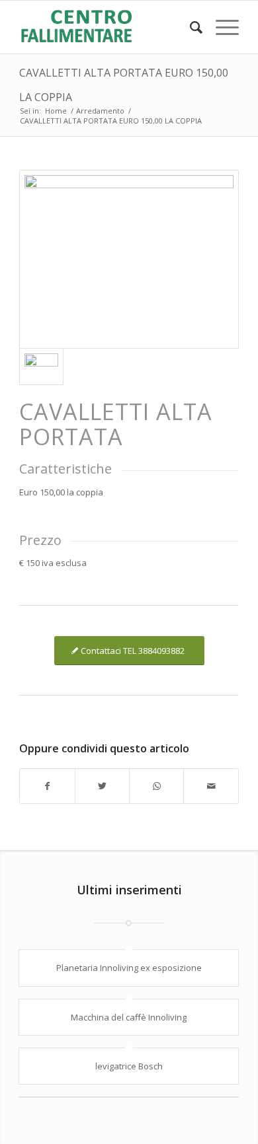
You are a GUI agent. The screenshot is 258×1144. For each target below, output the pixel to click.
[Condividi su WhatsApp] (156, 786)
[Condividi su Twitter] (102, 786)
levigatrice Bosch (129, 1066)
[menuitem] (189, 27)
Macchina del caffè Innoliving (129, 1017)
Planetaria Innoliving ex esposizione (129, 968)
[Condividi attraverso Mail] (210, 786)
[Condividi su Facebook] (47, 786)
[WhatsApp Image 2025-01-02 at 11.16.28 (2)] (129, 259)
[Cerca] (189, 27)
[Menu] (220, 27)
